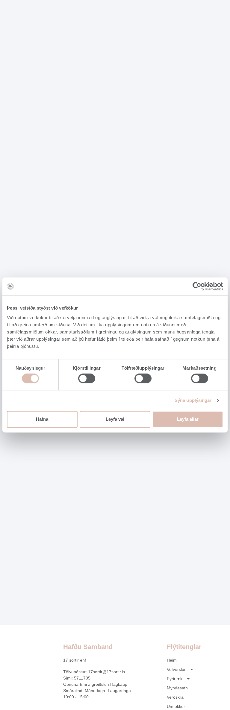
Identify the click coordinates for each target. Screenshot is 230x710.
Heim (172, 660)
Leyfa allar (188, 419)
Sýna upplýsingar (193, 400)
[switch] (86, 378)
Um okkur (176, 706)
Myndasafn (177, 687)
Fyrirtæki (175, 678)
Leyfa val (115, 419)
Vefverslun (177, 669)
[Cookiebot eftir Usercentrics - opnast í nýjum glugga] (197, 286)
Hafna (42, 419)
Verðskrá (175, 697)
